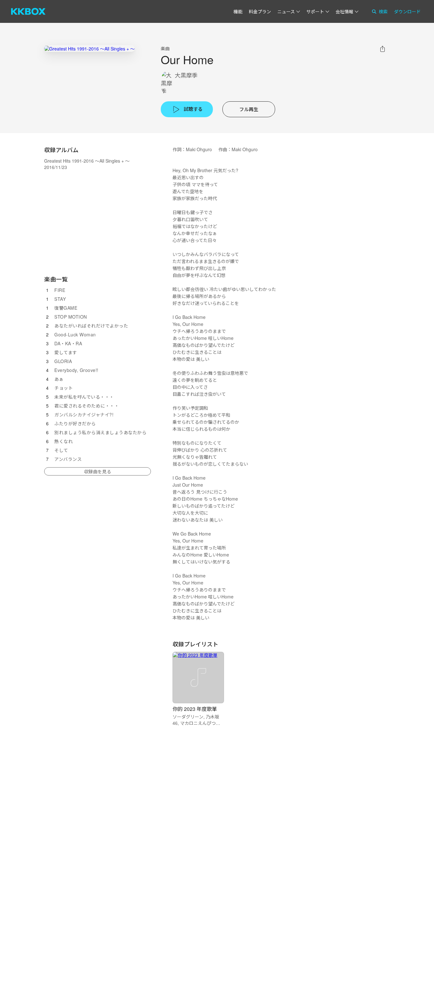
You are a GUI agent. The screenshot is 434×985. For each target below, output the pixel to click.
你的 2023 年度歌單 (195, 708)
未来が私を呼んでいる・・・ (84, 397)
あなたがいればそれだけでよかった (91, 325)
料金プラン (260, 11)
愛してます (65, 352)
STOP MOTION (70, 317)
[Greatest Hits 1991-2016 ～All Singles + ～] (89, 48)
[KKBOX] (28, 11)
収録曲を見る (97, 471)
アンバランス (68, 459)
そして (61, 450)
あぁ (59, 379)
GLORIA (63, 361)
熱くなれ (63, 441)
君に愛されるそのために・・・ (86, 405)
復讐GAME (65, 308)
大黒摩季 (186, 75)
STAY (60, 299)
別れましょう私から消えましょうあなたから (100, 432)
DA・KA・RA (68, 343)
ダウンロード (407, 11)
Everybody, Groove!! (76, 370)
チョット (63, 388)
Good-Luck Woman (75, 334)
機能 (238, 11)
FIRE (59, 290)
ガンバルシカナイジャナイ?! (83, 414)
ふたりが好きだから (75, 423)
